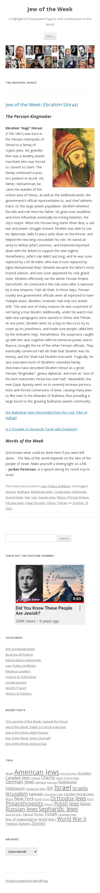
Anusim (11, 492)
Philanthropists (24, 803)
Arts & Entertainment (20, 649)
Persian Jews (15, 503)
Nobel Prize (42, 799)
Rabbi (85, 803)
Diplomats (79, 492)
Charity (48, 777)
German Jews (20, 782)
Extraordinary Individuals (23, 660)
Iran (34, 497)
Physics (48, 804)
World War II (71, 818)
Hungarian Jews (36, 789)
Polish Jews (66, 803)
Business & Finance (19, 654)
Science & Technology (21, 677)
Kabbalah (36, 794)
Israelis (80, 788)
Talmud (28, 814)
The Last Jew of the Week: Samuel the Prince (37, 721)
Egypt (59, 778)
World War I (47, 819)
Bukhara (23, 492)
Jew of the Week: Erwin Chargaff (28, 738)
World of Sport (16, 688)
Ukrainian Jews (67, 814)
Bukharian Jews (42, 492)
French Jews (71, 778)
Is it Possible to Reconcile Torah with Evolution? (41, 429)
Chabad (35, 778)
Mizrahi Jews (85, 794)
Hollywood (67, 782)
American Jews (36, 771)
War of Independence (21, 819)
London (70, 794)
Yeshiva (11, 823)
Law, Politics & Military (56, 486)
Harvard (40, 782)
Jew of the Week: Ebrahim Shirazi (42, 104)
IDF (50, 788)
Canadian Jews (18, 777)
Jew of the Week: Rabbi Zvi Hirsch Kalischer (36, 727)
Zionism (24, 823)
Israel (62, 787)
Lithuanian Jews (53, 794)
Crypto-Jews (62, 492)
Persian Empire (78, 497)
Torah (50, 814)
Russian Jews (22, 809)
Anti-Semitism (68, 773)
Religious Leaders (18, 671)
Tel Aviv (38, 814)
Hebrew (52, 782)
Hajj (27, 497)
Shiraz (51, 503)
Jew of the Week (50, 9)
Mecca (61, 497)
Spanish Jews (14, 814)
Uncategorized (16, 682)
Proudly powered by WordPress (27, 881)
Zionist (38, 823)
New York (24, 798)
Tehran (62, 503)
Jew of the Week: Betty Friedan (27, 732)
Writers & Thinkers (19, 693)
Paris (90, 799)
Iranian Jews (47, 497)
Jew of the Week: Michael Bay (26, 744)
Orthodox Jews (68, 798)
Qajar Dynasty (35, 503)
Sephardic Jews (58, 809)
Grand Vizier (14, 497)
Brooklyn (84, 773)
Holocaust (15, 788)
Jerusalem (17, 793)
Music (9, 799)
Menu (50, 36)
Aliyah (9, 773)
